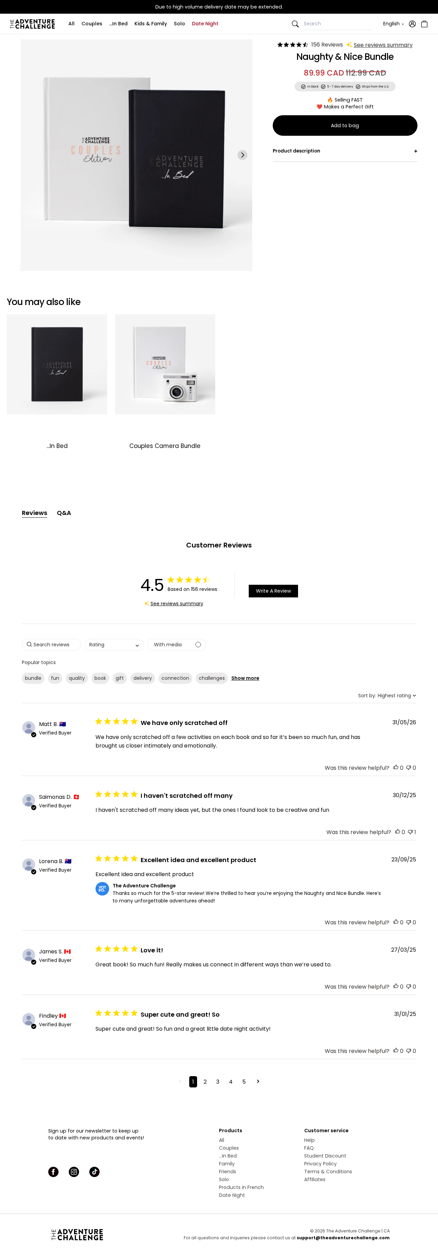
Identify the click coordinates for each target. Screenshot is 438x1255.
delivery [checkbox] (142, 678)
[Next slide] (242, 155)
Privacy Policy (320, 1164)
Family (227, 1164)
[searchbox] (51, 645)
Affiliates (314, 1179)
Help (309, 1140)
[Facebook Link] (53, 1172)
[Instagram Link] (74, 1172)
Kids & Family (150, 23)
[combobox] (114, 645)
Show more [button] (245, 678)
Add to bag (345, 125)
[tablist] (219, 513)
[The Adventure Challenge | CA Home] (34, 24)
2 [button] (205, 1082)
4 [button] (231, 1082)
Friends (227, 1171)
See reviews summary (383, 45)
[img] (280, 44)
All (71, 23)
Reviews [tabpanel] (34, 512)
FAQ (309, 1148)
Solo (179, 23)
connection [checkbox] (175, 678)
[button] (396, 768)
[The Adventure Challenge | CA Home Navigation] (105, 1234)
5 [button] (244, 1082)
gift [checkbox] (120, 678)
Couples (91, 23)
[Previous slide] (30, 155)
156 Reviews (327, 45)
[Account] (412, 24)
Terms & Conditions (328, 1171)
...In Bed (118, 23)
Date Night (205, 23)
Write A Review (273, 590)
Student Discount (325, 1156)
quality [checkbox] (77, 678)
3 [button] (217, 1082)
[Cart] (423, 24)
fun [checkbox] (55, 678)
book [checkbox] (100, 678)
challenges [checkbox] (212, 678)
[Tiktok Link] (94, 1172)
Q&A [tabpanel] (64, 512)
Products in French (241, 1187)
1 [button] (193, 1082)
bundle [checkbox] (33, 678)
